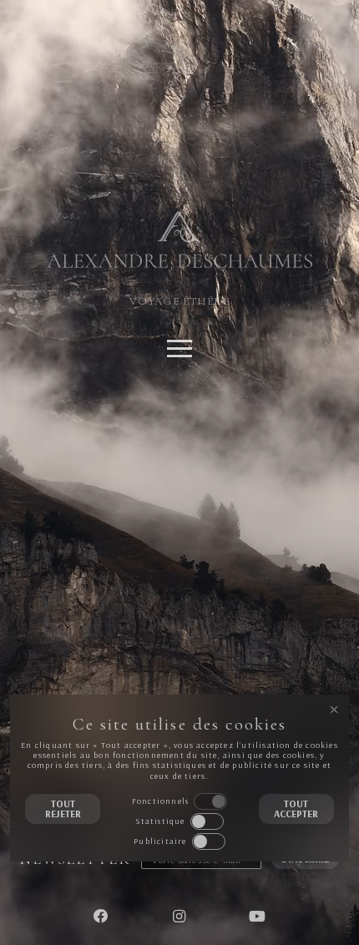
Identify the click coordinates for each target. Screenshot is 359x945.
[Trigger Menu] (179, 350)
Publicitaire (160, 841)
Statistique (160, 821)
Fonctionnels (160, 801)
